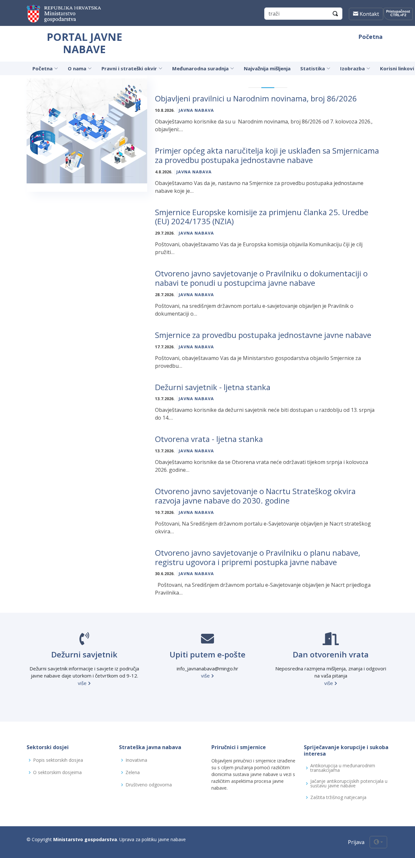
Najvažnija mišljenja (267, 68)
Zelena (132, 772)
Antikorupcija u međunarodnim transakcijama (342, 767)
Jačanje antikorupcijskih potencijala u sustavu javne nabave (348, 783)
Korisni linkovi (397, 68)
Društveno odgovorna (148, 785)
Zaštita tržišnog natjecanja (338, 797)
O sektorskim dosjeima (57, 772)
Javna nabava (196, 110)
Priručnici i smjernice (238, 747)
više (83, 683)
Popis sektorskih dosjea (58, 760)
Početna (370, 37)
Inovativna (136, 760)
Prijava (356, 842)
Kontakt (368, 13)
